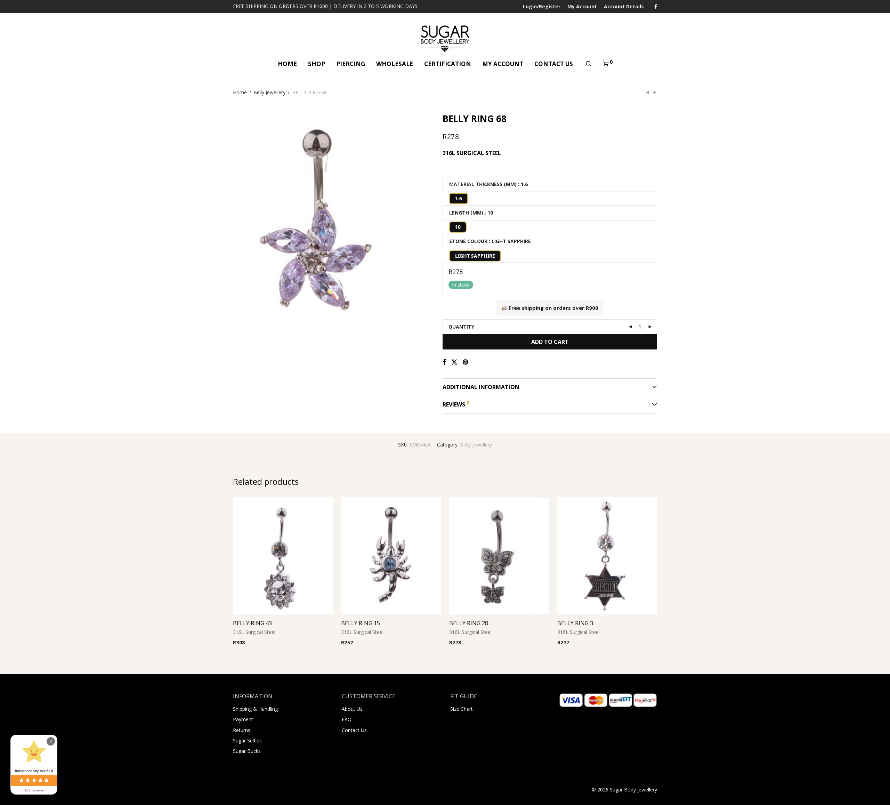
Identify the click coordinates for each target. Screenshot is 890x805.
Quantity (461, 326)
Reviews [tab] (456, 403)
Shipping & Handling (255, 709)
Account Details (624, 6)
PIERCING (350, 64)
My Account (582, 6)
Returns (241, 730)
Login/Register (541, 6)
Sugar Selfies (247, 740)
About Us (352, 709)
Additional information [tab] (481, 387)
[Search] (588, 63)
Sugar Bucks (247, 751)
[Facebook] (655, 6)
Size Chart (461, 709)
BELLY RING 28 (468, 623)
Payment (243, 719)
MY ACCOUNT (502, 64)
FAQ (346, 719)
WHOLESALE (394, 64)
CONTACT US (553, 64)
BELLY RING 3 (575, 623)
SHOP (316, 64)
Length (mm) (466, 212)
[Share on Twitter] (454, 362)
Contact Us (354, 730)
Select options (247, 643)
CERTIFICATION (447, 64)
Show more (279, 643)
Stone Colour (468, 241)
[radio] (459, 198)
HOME (287, 64)
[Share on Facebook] (444, 362)
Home (240, 92)
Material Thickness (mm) (483, 184)
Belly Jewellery (269, 92)
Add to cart (550, 342)
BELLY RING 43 (252, 623)
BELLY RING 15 (360, 623)
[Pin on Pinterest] (466, 362)
